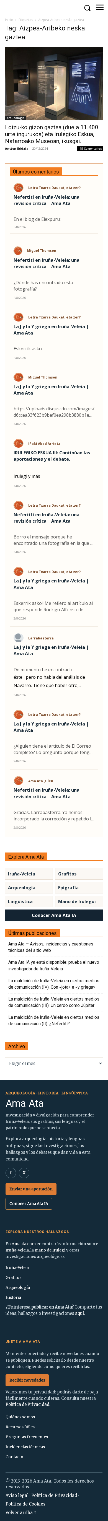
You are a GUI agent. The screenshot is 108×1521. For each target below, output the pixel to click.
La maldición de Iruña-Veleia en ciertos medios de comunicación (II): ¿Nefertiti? (53, 1020)
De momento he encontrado (43, 670)
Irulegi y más (27, 476)
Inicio (9, 19)
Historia (13, 1297)
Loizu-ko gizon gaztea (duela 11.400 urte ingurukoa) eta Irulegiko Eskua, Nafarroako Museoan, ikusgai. (51, 134)
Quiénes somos (20, 1416)
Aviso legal (17, 1495)
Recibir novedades (27, 1380)
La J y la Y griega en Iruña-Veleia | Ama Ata (51, 329)
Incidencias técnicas (25, 1446)
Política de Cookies (25, 1504)
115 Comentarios (90, 149)
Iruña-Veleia (21, 874)
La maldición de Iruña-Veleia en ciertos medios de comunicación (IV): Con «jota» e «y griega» (53, 984)
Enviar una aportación (31, 1188)
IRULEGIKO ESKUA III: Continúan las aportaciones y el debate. (52, 456)
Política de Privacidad (27, 1404)
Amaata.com (24, 1243)
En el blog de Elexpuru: (37, 219)
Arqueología (15, 118)
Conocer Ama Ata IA (54, 915)
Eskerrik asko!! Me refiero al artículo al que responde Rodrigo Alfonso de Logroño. (53, 606)
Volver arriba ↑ (21, 1512)
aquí (79, 1313)
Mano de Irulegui (77, 901)
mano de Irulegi (50, 1250)
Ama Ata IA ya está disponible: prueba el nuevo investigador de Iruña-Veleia (53, 965)
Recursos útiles (20, 1426)
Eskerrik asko (28, 349)
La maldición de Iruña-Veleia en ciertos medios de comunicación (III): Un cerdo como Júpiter (53, 1002)
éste (18, 677)
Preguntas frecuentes (27, 1436)
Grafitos (67, 874)
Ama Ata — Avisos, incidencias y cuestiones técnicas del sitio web (50, 947)
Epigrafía (68, 888)
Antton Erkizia (17, 148)
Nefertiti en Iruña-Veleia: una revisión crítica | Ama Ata (46, 200)
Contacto (14, 1456)
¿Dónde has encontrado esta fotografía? (43, 285)
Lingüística (20, 901)
